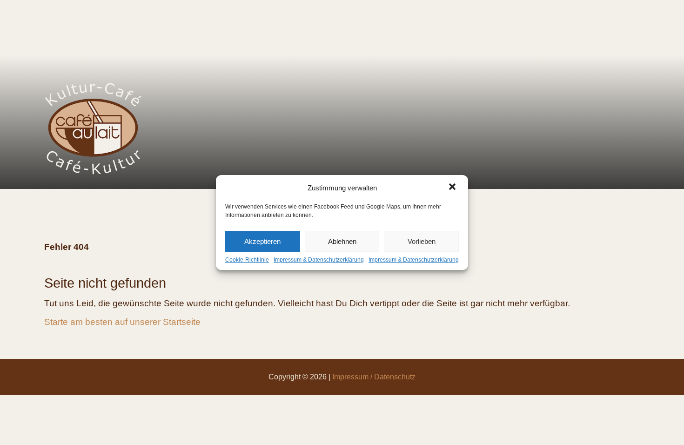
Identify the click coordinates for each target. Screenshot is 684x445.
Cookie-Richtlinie (247, 259)
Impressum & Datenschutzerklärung (319, 259)
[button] (453, 187)
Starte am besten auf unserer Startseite (122, 322)
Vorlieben (422, 241)
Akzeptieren (262, 241)
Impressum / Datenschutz (374, 377)
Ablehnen (342, 241)
